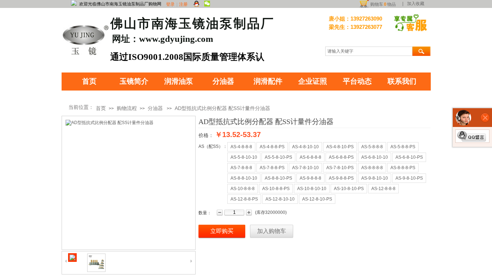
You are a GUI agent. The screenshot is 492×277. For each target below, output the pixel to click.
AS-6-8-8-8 (310, 157)
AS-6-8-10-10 (374, 157)
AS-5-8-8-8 (372, 146)
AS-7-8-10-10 (305, 167)
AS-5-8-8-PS (402, 146)
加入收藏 (415, 3)
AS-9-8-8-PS (341, 178)
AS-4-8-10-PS (340, 146)
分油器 (155, 108)
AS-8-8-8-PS (402, 167)
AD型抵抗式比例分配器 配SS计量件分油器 (222, 108)
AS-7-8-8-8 (241, 167)
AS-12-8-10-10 (280, 199)
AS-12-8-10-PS (317, 199)
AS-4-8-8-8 (241, 146)
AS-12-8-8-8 (383, 188)
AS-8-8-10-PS (278, 178)
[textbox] (368, 51)
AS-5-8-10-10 (244, 157)
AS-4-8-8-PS (272, 146)
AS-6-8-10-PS (409, 157)
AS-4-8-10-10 (305, 146)
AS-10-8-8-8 (243, 188)
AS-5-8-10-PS (278, 157)
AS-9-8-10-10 (374, 178)
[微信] (207, 4)
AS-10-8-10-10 (311, 188)
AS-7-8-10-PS (340, 167)
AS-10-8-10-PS (349, 188)
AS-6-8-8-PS (341, 157)
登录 (170, 4)
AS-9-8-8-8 (310, 178)
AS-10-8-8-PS (276, 188)
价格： (206, 135)
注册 (183, 4)
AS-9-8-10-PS (409, 178)
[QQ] (196, 4)
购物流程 (127, 108)
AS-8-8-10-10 (244, 178)
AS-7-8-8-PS (272, 167)
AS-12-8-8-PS (244, 199)
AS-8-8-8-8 (372, 167)
